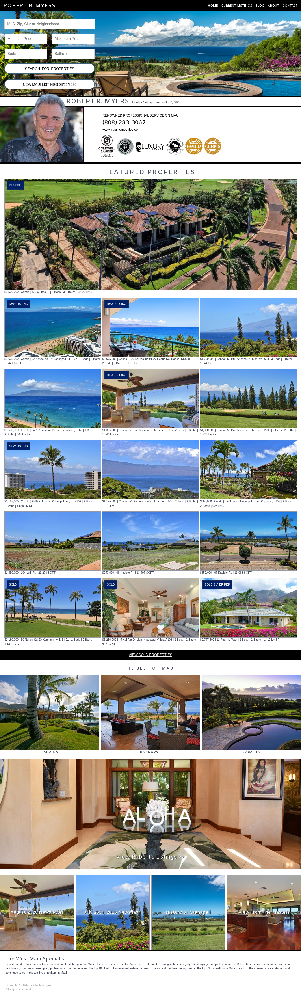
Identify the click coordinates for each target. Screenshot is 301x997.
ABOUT (273, 6)
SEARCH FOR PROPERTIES (49, 69)
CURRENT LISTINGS (236, 6)
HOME (213, 6)
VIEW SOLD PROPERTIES (150, 655)
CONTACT (290, 6)
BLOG (259, 6)
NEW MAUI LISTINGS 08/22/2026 (49, 84)
